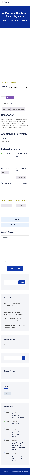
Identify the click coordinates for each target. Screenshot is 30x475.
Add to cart (10, 98)
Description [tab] (6, 109)
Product (11, 20)
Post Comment (15, 268)
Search (6, 278)
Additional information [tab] (18, 109)
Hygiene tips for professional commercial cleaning (18, 415)
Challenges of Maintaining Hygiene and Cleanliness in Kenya (18, 457)
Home (4, 20)
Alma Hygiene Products (17, 104)
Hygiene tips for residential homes (13, 309)
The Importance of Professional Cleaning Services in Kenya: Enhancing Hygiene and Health (14, 320)
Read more (5, 172)
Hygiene (7, 393)
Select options (21, 177)
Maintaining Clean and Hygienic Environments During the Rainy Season (18, 433)
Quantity (4, 86)
